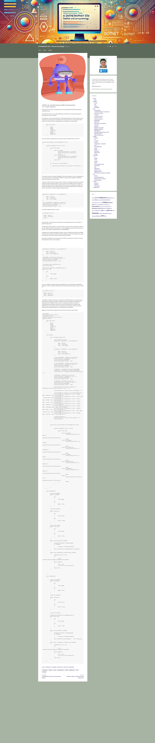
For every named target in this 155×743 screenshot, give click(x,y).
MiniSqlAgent (97, 120)
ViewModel (110, 213)
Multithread (96, 151)
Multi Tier (105, 208)
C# (51, 667)
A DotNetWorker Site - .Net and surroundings (51, 46)
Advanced (96, 183)
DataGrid (94, 204)
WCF (95, 167)
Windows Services (98, 171)
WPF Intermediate (98, 133)
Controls (100, 202)
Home (40, 50)
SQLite (105, 210)
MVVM (108, 208)
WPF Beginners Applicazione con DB (101, 132)
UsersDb (96, 126)
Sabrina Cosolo (53, 106)
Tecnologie (58, 667)
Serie (94, 108)
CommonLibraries (106, 200)
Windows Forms (97, 170)
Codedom (96, 114)
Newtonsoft (72, 670)
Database (95, 101)
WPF (102, 216)
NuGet (95, 162)
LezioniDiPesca (107, 206)
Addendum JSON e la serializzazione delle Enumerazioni (75, 677)
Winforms (98, 216)
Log (110, 206)
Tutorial (65, 667)
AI (94, 156)
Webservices (97, 168)
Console (96, 142)
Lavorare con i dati (98, 117)
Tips (62, 667)
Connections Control (98, 116)
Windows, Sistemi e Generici (100, 178)
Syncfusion (96, 124)
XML (105, 216)
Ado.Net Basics (97, 110)
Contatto (50, 50)
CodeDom (96, 140)
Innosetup (105, 204)
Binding (108, 197)
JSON (66, 670)
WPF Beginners (97, 130)
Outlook (96, 175)
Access (95, 103)
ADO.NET (97, 197)
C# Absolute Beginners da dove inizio (101, 111)
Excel (95, 145)
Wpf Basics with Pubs (98, 129)
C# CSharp (45, 670)
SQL (95, 104)
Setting (95, 154)
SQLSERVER (96, 107)
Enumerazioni (61, 670)
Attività (94, 98)
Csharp (50, 670)
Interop (95, 149)
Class (96, 200)
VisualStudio (94, 216)
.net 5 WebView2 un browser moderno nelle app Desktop (51, 677)
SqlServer (109, 210)
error (97, 204)
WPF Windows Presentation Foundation (102, 172)
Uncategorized (96, 187)
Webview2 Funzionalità (98, 127)
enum (55, 670)
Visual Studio (71, 667)
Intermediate (97, 186)
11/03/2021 (47, 106)
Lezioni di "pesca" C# (98, 119)
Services (93, 210)
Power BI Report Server (99, 177)
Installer (96, 161)
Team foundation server (99, 164)
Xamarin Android (97, 180)
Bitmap (111, 197)
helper (101, 204)
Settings (97, 210)
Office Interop (97, 152)
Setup (100, 210)
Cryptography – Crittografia (100, 143)
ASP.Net (96, 158)
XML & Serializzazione (98, 135)
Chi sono (44, 50)
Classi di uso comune (98, 113)
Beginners (49, 667)
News (95, 100)
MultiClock (100, 208)
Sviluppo (54, 667)
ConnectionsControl (95, 202)
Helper (95, 148)
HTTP (95, 159)
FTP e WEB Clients (98, 146)
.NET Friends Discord (96, 86)
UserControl (100, 213)
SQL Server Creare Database (100, 123)
